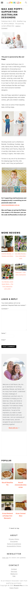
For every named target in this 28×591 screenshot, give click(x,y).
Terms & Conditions (14, 544)
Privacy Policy (14, 539)
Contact (14, 569)
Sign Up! (5, 557)
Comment (5, 308)
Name (3, 333)
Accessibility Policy (14, 546)
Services (14, 571)
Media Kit (14, 574)
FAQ (14, 576)
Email (3, 340)
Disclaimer (14, 541)
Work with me (13, 428)
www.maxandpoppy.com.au (10, 205)
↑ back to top (14, 528)
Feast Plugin (14, 588)
